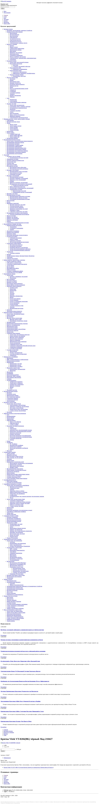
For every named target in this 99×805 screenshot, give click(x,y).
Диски (8, 123)
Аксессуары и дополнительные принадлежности (20, 141)
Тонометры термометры (16, 55)
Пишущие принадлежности (14, 286)
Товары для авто (8, 579)
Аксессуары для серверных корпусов (19, 334)
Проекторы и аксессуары (16, 567)
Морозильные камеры (12, 395)
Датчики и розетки (15, 253)
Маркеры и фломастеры (16, 296)
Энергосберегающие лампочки (18, 102)
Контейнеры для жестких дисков (18, 320)
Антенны (9, 459)
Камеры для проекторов (19, 569)
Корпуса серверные (15, 340)
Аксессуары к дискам (15, 126)
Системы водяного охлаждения (18, 354)
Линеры (12, 294)
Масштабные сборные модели (18, 528)
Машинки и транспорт (13, 203)
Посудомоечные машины (13, 397)
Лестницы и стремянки (13, 231)
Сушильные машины (12, 399)
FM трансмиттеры (11, 580)
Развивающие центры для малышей (22, 192)
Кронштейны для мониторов (17, 369)
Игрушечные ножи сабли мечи (18, 167)
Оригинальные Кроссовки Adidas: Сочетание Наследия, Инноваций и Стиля (22, 711)
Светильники (13, 101)
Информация (7, 757)
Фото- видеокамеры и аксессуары (13, 609)
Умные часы (10, 513)
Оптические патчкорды (13, 471)
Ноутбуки (9, 412)
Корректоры (13, 290)
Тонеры (12, 439)
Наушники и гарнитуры (16, 558)
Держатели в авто (14, 488)
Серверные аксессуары (16, 344)
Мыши (11, 387)
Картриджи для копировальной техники (20, 431)
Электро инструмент (12, 258)
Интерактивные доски (19, 568)
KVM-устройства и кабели (14, 261)
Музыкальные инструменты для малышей (21, 184)
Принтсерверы (11, 473)
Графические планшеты (16, 381)
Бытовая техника (8, 29)
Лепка (11, 526)
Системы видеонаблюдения (14, 482)
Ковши (12, 80)
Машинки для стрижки (16, 52)
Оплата (6, 20)
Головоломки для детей (16, 524)
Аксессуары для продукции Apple (16, 499)
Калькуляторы (10, 417)
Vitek (5, 735)
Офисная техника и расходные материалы (15, 413)
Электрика (9, 257)
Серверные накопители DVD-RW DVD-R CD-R (22, 345)
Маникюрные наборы (15, 49)
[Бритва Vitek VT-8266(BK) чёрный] (10, 742)
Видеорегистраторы (12, 590)
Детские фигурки (11, 161)
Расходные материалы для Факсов (19, 448)
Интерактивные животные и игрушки (20, 196)
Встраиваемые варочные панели (15, 142)
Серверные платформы (16, 347)
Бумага (12, 427)
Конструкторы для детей (19, 190)
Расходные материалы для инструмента (17, 235)
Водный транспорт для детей (17, 204)
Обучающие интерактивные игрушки (20, 199)
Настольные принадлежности (15, 283)
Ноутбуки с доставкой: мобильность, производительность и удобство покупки (22, 629)
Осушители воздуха (15, 38)
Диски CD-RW (14, 127)
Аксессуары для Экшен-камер (15, 611)
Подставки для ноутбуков (16, 408)
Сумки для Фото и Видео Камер (15, 618)
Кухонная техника (11, 61)
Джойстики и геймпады (16, 383)
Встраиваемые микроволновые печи (16, 148)
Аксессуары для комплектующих (15, 314)
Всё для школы (11, 279)
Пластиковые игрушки (16, 173)
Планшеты (9, 509)
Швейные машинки (15, 116)
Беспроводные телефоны (16, 445)
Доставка (6, 19)
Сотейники (13, 91)
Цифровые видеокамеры (13, 619)
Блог (5, 18)
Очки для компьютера (16, 544)
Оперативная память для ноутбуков (16, 329)
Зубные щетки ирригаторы (17, 48)
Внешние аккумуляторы (16, 486)
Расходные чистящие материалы (15, 426)
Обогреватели (13, 37)
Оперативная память (12, 327)
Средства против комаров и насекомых (17, 604)
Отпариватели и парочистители (18, 108)
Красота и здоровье (12, 44)
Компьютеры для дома (16, 363)
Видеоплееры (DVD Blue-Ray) (18, 562)
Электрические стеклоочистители (19, 117)
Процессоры (10, 332)
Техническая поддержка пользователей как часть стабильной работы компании (23, 651)
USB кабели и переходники (14, 262)
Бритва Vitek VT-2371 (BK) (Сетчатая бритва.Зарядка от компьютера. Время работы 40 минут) (29, 767)
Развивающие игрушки (16, 189)
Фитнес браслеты (11, 514)
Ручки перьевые (14, 300)
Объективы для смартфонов (17, 493)
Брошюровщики (11, 416)
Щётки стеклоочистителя (16, 585)
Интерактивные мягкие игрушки (18, 197)
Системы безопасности (10, 479)
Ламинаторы (10, 419)
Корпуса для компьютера (13, 325)
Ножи (11, 87)
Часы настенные (14, 113)
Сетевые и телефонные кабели (15, 271)
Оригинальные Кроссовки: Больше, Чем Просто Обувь (16, 721)
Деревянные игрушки (12, 159)
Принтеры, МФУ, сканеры (14, 376)
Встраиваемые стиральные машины (16, 152)
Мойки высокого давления (14, 601)
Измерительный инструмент (14, 225)
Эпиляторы (13, 59)
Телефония (10, 442)
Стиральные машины (12, 398)
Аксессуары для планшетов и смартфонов (18, 485)
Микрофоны (13, 556)
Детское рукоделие (15, 525)
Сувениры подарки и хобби (11, 515)
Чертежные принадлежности (14, 311)
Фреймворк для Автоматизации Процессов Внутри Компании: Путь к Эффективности (25, 681)
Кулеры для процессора (16, 352)
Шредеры (9, 450)
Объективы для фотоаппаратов (15, 616)
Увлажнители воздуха (15, 41)
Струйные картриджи (15, 438)
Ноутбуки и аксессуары (10, 402)
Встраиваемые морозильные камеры (16, 149)
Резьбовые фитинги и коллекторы (19, 247)
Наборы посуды (14, 85)
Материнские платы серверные (18, 341)
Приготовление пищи (16, 70)
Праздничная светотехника (14, 520)
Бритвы (12, 45)
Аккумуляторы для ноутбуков (18, 405)
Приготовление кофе (15, 67)
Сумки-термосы (11, 607)
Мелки (11, 297)
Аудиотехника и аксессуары (14, 547)
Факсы (11, 449)
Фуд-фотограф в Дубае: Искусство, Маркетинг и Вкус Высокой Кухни (20, 661)
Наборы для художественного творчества (21, 531)
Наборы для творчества (16, 529)
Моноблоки (10, 372)
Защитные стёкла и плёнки (17, 491)
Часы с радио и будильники (17, 114)
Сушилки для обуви (15, 110)
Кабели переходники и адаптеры (18, 492)
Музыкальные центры (16, 557)
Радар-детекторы (11, 593)
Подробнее (3, 635)
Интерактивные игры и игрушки (18, 171)
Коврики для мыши (15, 385)
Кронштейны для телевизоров (18, 543)
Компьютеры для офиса (16, 366)
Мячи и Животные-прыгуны (17, 186)
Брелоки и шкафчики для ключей (18, 276)
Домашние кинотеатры (16, 553)
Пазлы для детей (14, 535)
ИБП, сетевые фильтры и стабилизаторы (17, 359)
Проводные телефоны (16, 446)
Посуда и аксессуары (12, 77)
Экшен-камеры (11, 620)
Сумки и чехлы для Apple (16, 506)
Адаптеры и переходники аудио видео (17, 264)
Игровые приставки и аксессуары (16, 575)
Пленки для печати (15, 434)
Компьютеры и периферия (11, 356)
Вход (5, 11)
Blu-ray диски (13, 124)
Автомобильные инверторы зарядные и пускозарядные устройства (24, 586)
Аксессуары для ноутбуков (14, 403)
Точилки (12, 307)
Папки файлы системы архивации (16, 285)
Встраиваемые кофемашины (14, 146)
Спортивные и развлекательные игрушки (18, 222)
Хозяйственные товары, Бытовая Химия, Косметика (20, 255)
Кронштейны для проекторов (21, 571)
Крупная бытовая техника (10, 391)
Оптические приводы (12, 330)
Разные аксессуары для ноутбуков (19, 409)
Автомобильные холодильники (15, 589)
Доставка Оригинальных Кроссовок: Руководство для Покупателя (19, 691)
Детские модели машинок (17, 207)
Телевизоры (10, 578)
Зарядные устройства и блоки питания (20, 502)
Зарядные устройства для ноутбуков (19, 406)
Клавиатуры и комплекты (17, 384)
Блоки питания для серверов (17, 336)
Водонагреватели (14, 34)
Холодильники (11, 401)
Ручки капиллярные (15, 298)
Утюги (11, 112)
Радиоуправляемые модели (14, 521)
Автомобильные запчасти (13, 582)
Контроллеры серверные (16, 338)
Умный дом (10, 251)
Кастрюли (12, 79)
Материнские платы (12, 326)
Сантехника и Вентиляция (14, 243)
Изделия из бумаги (12, 280)
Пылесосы (12, 109)
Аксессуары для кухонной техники (19, 62)
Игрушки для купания (13, 170)
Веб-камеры (10, 358)
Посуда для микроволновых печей (19, 88)
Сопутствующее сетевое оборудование (17, 478)
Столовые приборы (15, 92)
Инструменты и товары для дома (12, 224)
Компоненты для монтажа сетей (15, 461)
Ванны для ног (14, 47)
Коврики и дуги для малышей (18, 179)
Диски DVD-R (14, 128)
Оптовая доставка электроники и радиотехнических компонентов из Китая (22, 639)
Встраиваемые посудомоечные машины (17, 150)
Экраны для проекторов (19, 572)
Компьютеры (10, 362)
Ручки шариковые (14, 302)
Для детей (6, 155)
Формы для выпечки (15, 95)
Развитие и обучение (12, 220)
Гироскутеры (10, 507)
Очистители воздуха (15, 40)
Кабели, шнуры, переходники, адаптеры (14, 260)
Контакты (6, 22)
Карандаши (13, 289)
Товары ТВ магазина (12, 538)
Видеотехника (10, 561)
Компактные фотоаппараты (14, 615)
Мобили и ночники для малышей (19, 182)
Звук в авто (10, 591)
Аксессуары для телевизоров (14, 540)
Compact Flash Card (15, 134)
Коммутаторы (10, 460)
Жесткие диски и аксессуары (14, 318)
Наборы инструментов (13, 232)
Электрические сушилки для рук (18, 43)
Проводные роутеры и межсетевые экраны (18, 474)
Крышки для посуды (15, 83)
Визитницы (13, 278)
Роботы (9, 221)
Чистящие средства (12, 390)
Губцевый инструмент (16, 238)
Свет (8, 98)
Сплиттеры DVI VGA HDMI (14, 272)
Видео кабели (10, 267)
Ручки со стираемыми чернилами (19, 301)
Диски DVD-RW (14, 130)
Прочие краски (14, 536)
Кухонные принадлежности (17, 84)
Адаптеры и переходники (16, 500)
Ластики (12, 293)
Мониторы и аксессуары (13, 367)
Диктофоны (13, 551)
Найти (2, 8)
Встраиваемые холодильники (14, 153)
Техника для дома (11, 103)
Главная (6, 15)
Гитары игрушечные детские (20, 185)
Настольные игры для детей (17, 533)
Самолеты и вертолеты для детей (18, 211)
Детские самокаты (11, 600)
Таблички (9, 309)
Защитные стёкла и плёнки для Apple (20, 503)
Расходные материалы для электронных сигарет (19, 510)
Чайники (12, 96)
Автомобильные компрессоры (15, 587)
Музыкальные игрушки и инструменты (17, 213)
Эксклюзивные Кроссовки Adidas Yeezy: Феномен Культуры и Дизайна (20, 701)
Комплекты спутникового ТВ (18, 564)
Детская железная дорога (16, 206)
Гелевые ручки (14, 287)
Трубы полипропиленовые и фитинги (20, 250)
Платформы (10, 373)
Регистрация (7, 12)
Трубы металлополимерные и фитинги (20, 249)
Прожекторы (13, 99)
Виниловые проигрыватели (17, 550)
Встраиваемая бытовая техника (12, 139)
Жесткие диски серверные (17, 337)
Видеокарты (10, 316)
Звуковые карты (11, 322)
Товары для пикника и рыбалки (15, 608)
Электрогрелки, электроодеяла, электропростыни (23, 58)
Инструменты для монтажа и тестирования (21, 463)
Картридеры (10, 131)
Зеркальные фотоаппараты (14, 614)
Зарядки (12, 489)
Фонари (9, 254)
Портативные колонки (13, 374)
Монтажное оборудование (17, 466)
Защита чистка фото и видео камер (16, 612)
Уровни (12, 229)
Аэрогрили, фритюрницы (20, 72)
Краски (12, 291)
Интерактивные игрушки (16, 177)
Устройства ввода (11, 380)
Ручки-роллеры (14, 304)
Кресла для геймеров (15, 421)
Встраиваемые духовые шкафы (15, 145)
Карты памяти (10, 132)
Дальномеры (13, 226)
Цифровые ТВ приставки (16, 573)
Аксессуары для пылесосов (17, 105)
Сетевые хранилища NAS (13, 477)
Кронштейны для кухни (19, 76)
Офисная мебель (11, 420)
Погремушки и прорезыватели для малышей (21, 188)
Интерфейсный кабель (13, 268)
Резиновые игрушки (15, 174)
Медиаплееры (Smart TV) (16, 565)
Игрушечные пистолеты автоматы (19, 168)
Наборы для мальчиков (13, 218)
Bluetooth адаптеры (12, 455)
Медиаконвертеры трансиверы (15, 468)
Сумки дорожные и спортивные (15, 605)
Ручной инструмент (12, 236)
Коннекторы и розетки (16, 464)
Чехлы (11, 497)
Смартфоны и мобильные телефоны (16, 511)
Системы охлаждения (12, 349)
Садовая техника (11, 603)
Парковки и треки (14, 210)
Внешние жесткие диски (13, 121)
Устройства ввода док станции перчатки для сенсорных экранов (27, 496)
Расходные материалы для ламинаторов (20, 435)
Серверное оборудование (13, 333)
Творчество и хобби (12, 522)
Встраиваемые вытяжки (13, 143)
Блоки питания (11, 315)
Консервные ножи (15, 81)
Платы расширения (15, 343)
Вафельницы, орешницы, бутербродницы (24, 73)
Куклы (8, 202)
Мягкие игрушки (11, 215)
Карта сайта (7, 23)
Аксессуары (10, 275)
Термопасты (13, 355)
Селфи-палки (13, 495)
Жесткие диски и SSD (16, 319)
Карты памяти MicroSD (16, 135)
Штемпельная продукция (16, 308)
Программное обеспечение (14, 377)
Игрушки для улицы (12, 193)
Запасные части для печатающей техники (21, 430)
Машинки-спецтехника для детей (19, 208)
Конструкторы (10, 200)
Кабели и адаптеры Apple (16, 504)
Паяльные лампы (11, 233)
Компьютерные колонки (13, 361)
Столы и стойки (14, 424)
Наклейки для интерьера (16, 532)
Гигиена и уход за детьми (13, 156)
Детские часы (10, 163)
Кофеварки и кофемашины (20, 69)
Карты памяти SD (14, 137)
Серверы (9, 379)
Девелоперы (13, 428)
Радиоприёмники (14, 560)
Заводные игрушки (12, 164)
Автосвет (12, 583)
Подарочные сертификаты (14, 518)
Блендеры (15, 65)
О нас (5, 16)
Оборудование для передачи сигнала (16, 470)
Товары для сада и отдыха (10, 596)
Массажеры (13, 51)
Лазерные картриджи (15, 432)
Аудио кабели (10, 265)
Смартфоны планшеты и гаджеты (13, 484)
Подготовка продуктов (16, 63)
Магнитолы (13, 554)
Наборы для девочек (12, 217)
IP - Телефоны (13, 444)
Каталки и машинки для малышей (19, 178)
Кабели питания (11, 269)
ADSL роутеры (11, 453)
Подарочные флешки (12, 138)
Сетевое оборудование (10, 452)
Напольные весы (14, 54)
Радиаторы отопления (16, 246)
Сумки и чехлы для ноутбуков (18, 410)
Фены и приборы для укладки (18, 56)
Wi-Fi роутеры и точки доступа (15, 456)
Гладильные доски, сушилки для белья (20, 106)
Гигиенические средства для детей (19, 157)
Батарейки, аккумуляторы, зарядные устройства (19, 30)
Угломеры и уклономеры (16, 228)
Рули (11, 388)
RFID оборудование (12, 481)
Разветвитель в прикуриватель (15, 594)
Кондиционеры (14, 36)
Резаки (8, 441)
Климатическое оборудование (15, 31)
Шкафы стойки (14, 467)
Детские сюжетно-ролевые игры (15, 160)
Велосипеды (10, 598)
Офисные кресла (14, 423)
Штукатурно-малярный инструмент (19, 242)
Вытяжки (9, 392)
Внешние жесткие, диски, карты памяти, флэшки (17, 119)
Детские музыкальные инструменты (19, 214)
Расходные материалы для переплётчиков (21, 437)
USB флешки (10, 120)
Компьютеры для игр (15, 365)
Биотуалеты (10, 597)
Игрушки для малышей (13, 175)
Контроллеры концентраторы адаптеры (17, 323)
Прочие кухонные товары (17, 74)
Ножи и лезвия (14, 239)
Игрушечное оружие (12, 166)
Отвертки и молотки (15, 240)
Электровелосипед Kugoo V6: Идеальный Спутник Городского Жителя (20, 671)
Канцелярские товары (9, 273)
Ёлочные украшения (12, 517)
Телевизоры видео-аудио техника (12, 539)
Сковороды (13, 90)
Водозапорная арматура (16, 244)
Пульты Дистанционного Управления (20, 546)
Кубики (12, 181)
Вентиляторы (13, 33)
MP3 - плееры (13, 549)
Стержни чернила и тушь (16, 305)
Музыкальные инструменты (14, 576)
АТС (8, 414)
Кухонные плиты (11, 394)
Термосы (12, 94)
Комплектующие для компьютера (12, 312)
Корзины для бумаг (12, 282)
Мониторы (13, 370)
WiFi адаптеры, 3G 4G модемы (15, 457)
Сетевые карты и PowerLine (14, 475)
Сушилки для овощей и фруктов (21, 66)
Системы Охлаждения (16, 348)
